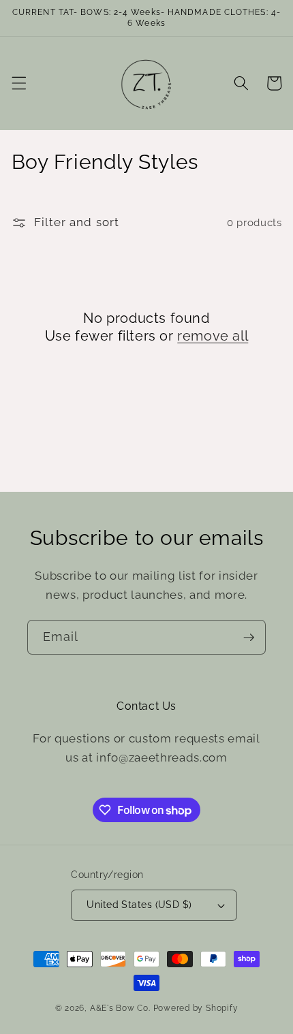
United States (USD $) (139, 904)
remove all (212, 336)
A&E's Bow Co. (120, 1008)
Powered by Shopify (195, 1008)
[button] (18, 83)
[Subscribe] (248, 637)
